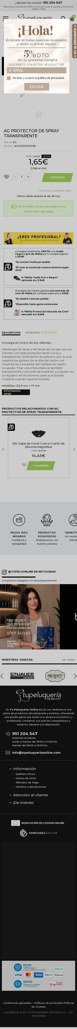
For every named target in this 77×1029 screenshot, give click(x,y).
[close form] (72, 19)
